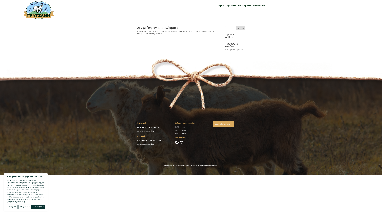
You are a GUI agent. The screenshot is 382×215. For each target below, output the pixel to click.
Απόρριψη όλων (25, 207)
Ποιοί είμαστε (244, 5)
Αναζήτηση (240, 28)
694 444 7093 (180, 130)
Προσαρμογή (12, 207)
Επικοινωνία (259, 5)
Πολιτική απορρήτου (183, 166)
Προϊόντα (231, 5)
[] (176, 150)
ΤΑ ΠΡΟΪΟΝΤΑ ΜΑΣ (222, 124)
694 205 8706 (180, 133)
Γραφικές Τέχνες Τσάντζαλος (209, 166)
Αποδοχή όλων (39, 207)
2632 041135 (180, 127)
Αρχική (220, 5)
